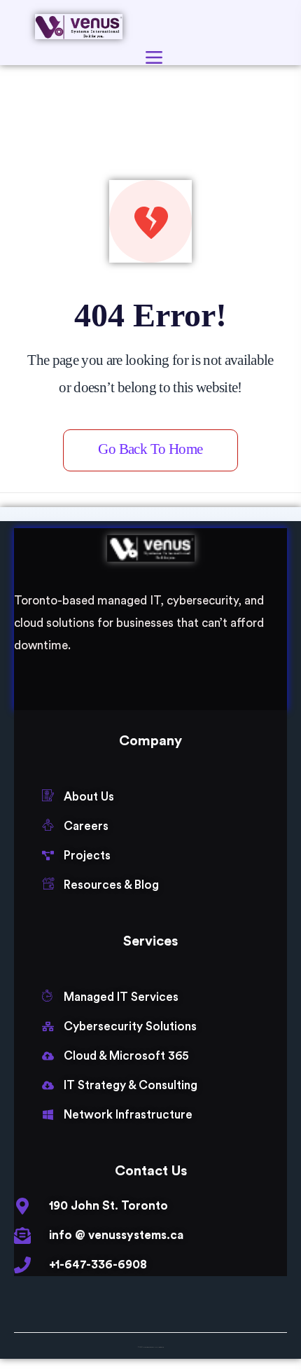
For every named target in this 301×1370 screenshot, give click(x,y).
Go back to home (150, 449)
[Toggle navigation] (154, 57)
